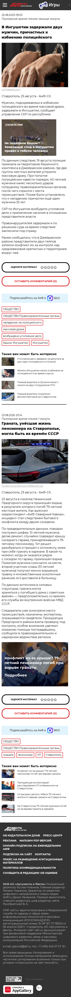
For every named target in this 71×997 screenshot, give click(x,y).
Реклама (10, 840)
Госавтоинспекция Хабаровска (22, 486)
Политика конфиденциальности (29, 867)
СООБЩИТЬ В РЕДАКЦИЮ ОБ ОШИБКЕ (30, 873)
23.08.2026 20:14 (12, 415)
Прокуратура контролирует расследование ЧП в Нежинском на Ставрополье (37, 785)
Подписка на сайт (17, 854)
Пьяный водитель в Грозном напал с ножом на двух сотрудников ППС (38, 383)
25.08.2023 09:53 (12, 15)
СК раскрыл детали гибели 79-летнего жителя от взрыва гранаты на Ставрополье (41, 796)
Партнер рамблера (34, 979)
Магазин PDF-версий (35, 840)
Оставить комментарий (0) (35, 281)
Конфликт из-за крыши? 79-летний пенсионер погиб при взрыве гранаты (34, 663)
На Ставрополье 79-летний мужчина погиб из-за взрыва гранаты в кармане (41, 807)
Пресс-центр (52, 835)
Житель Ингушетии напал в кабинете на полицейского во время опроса (40, 372)
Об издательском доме (21, 835)
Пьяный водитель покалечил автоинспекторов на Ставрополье (36, 395)
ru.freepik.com (11, 89)
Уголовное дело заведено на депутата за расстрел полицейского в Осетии (40, 360)
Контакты (43, 854)
